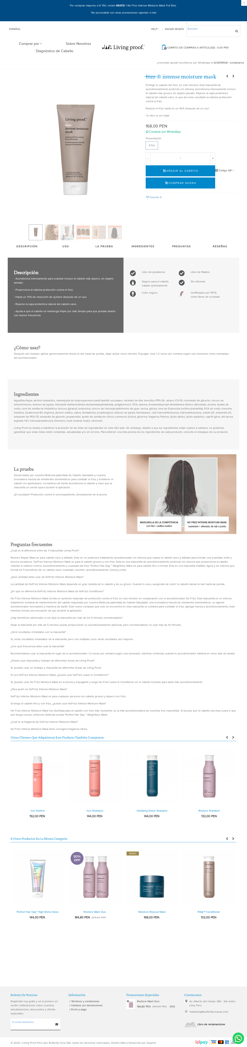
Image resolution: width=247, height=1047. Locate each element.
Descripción (27, 246)
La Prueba (104, 246)
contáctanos (237, 62)
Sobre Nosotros (78, 44)
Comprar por (29, 44)
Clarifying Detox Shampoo (152, 810)
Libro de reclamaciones (211, 1024)
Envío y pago (79, 1009)
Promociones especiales (142, 995)
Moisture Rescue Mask (152, 912)
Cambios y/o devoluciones (87, 1005)
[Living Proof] (123, 47)
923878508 (221, 62)
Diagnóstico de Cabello (54, 51)
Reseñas (220, 246)
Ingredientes (142, 246)
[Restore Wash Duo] (130, 1004)
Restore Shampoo (209, 810)
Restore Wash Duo (95, 912)
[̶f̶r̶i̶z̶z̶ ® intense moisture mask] (75, 147)
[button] (191, 131)
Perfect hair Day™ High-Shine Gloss (38, 912)
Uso (65, 246)
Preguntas (181, 246)
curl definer (37, 810)
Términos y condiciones (85, 1001)
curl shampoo (94, 810)
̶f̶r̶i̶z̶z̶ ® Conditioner (209, 912)
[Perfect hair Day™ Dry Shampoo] (233, 76)
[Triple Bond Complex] (227, 76)
